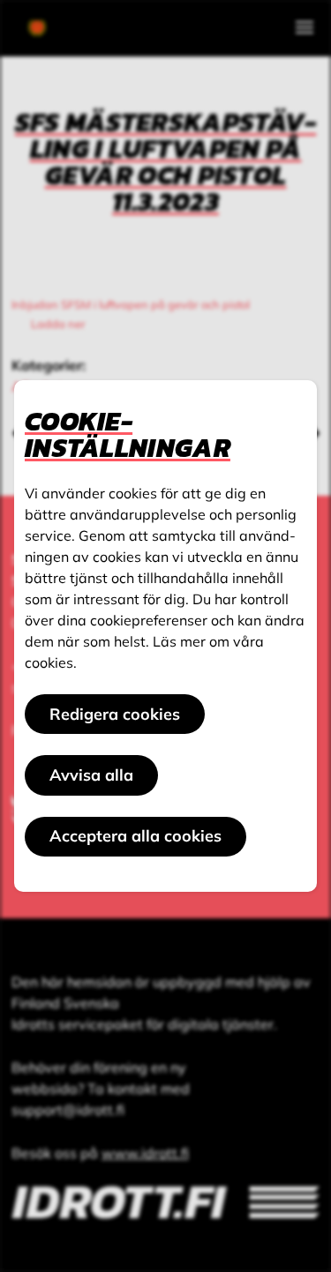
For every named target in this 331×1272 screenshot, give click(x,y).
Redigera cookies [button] (114, 714)
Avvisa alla (91, 775)
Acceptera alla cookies (135, 836)
